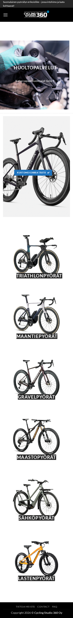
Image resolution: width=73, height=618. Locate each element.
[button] (5, 15)
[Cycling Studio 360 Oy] (36, 15)
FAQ (54, 606)
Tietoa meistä (25, 606)
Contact (43, 606)
